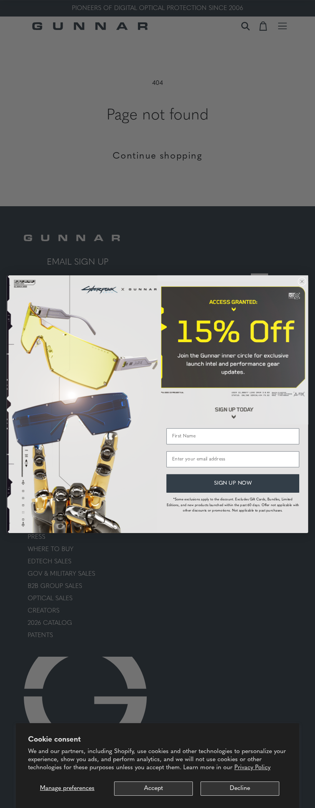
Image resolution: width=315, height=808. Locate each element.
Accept (153, 788)
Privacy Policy (252, 768)
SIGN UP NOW (233, 483)
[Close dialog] (301, 281)
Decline (240, 788)
